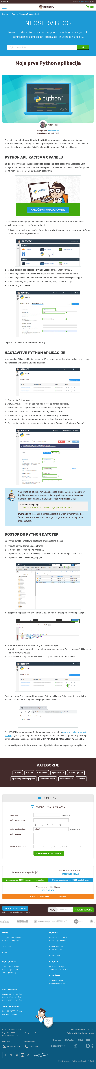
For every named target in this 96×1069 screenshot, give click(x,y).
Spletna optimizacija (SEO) (23, 779)
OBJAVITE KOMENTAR (48, 853)
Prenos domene (56, 946)
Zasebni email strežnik (58, 969)
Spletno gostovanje (10, 966)
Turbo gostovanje (9, 972)
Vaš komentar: (16, 834)
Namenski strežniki (57, 983)
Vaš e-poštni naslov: (18, 820)
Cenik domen (54, 955)
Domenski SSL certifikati (12, 994)
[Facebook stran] (5, 1055)
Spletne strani (58, 773)
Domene (17, 773)
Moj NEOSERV (84, 1)
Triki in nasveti (53, 131)
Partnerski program (10, 940)
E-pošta (29, 773)
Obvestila (81, 779)
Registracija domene (58, 937)
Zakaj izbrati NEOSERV (11, 937)
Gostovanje (42, 773)
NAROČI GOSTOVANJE (15, 909)
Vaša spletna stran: (18, 829)
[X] (11, 1055)
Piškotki (91, 1061)
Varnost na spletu (47, 779)
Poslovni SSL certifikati (12, 997)
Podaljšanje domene (57, 940)
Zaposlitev (6, 946)
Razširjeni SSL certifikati (12, 1000)
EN (93, 1)
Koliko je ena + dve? (18, 847)
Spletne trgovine (76, 773)
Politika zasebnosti (79, 1061)
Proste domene (55, 949)
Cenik (4, 952)
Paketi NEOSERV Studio (12, 1011)
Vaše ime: (14, 815)
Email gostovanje (56, 966)
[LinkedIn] (17, 1055)
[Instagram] (22, 1055)
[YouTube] (28, 1055)
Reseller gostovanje (10, 969)
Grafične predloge (9, 1014)
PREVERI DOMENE (83, 910)
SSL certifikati (10, 989)
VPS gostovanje (56, 980)
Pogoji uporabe (64, 1061)
